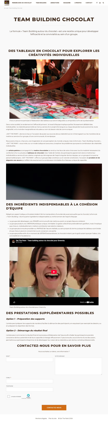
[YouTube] (100, 3)
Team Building (41, 3)
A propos (78, 3)
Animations (55, 3)
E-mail (8, 377)
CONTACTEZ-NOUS (54, 408)
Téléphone (9, 386)
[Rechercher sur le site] (103, 3)
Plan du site (53, 418)
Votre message (59, 356)
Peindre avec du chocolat (22, 3)
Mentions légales (41, 418)
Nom (8, 356)
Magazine (66, 3)
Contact (89, 3)
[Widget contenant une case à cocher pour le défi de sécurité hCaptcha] (19, 396)
